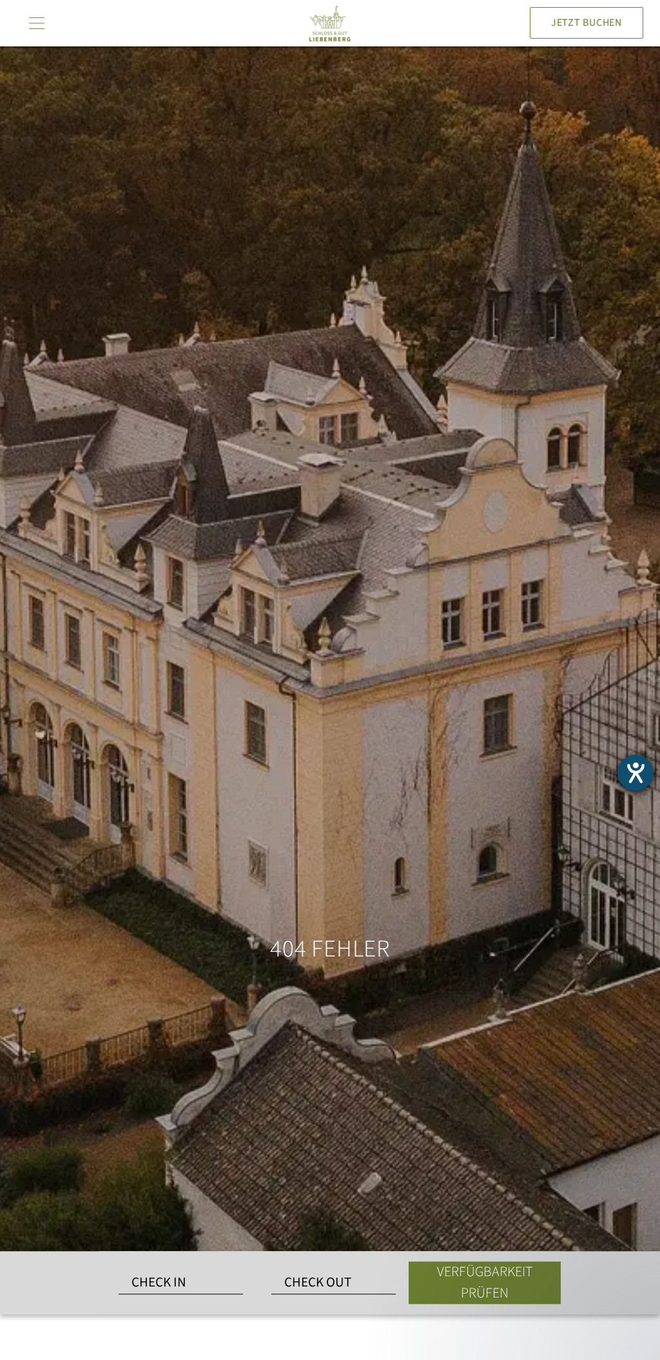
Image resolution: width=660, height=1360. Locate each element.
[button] (550, 1239)
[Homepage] (330, 23)
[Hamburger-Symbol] (35, 23)
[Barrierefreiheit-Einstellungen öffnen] (635, 773)
